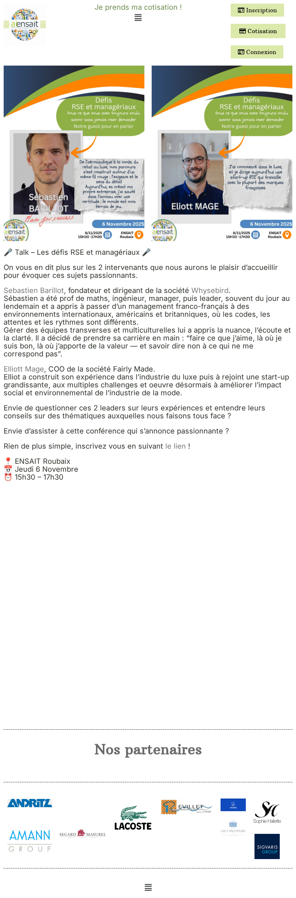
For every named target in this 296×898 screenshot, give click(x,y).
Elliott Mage (24, 369)
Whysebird (209, 290)
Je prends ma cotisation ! (138, 7)
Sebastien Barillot (34, 290)
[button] (138, 17)
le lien (175, 446)
